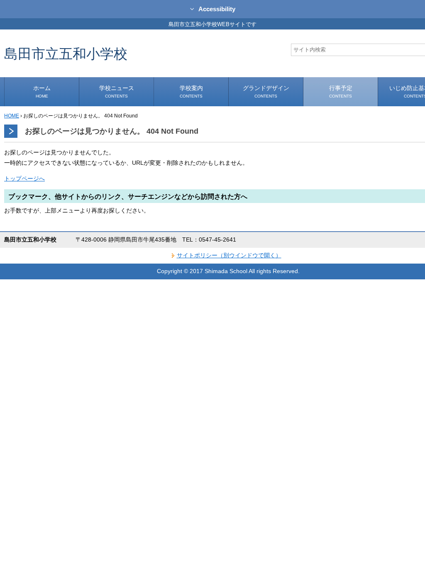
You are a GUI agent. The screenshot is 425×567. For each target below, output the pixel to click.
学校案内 (191, 91)
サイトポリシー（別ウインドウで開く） (229, 255)
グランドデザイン (266, 91)
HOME (11, 116)
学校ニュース (116, 91)
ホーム (42, 91)
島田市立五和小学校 (65, 53)
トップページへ (24, 178)
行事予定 (340, 91)
